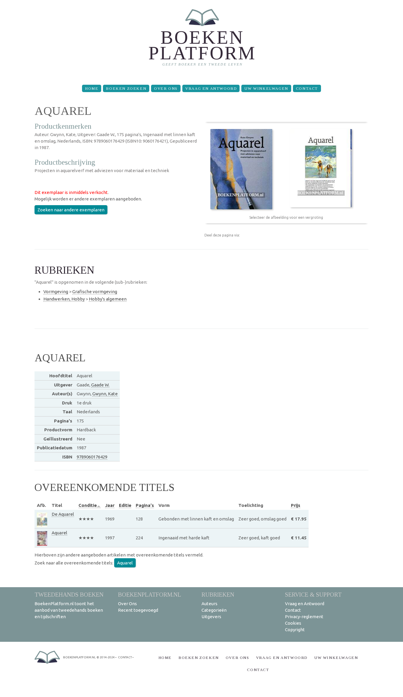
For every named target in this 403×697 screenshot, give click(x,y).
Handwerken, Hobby (64, 298)
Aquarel (59, 532)
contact (125, 657)
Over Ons (166, 88)
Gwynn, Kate (105, 393)
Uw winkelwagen (266, 88)
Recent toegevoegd (138, 610)
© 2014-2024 (105, 657)
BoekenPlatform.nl (149, 594)
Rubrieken (218, 594)
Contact (307, 88)
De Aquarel (63, 514)
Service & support (313, 594)
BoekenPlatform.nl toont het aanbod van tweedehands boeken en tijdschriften (69, 610)
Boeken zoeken (126, 88)
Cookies (293, 623)
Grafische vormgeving (94, 291)
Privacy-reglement (304, 616)
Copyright (295, 629)
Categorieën (214, 610)
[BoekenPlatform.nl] (202, 40)
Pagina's (145, 505)
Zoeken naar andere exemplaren (70, 209)
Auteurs (209, 603)
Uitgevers (211, 616)
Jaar (109, 505)
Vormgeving (55, 291)
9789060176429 (92, 456)
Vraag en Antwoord (211, 88)
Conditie (87, 505)
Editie (125, 505)
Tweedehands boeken (69, 594)
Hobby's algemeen (108, 298)
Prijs (295, 505)
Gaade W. (100, 384)
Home (91, 88)
